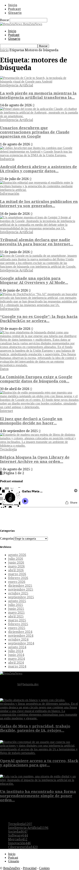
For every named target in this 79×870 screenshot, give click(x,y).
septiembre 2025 (21, 597)
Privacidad (29, 868)
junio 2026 (16, 562)
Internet (6, 411)
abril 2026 (16, 570)
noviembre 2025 (20, 589)
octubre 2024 (18, 639)
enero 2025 (16, 628)
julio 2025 (15, 605)
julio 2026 (15, 559)
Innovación (19, 843)
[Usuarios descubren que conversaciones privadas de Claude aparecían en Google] (39, 116)
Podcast (14, 9)
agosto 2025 (17, 601)
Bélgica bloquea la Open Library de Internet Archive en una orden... (34, 459)
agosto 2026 (17, 555)
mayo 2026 (16, 566)
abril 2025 (16, 616)
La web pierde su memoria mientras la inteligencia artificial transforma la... (38, 95)
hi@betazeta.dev (28, 684)
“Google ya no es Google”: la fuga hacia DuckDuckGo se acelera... (39, 318)
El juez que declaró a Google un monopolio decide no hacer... (31, 421)
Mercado (17, 839)
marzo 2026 (17, 574)
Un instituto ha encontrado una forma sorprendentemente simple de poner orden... (38, 795)
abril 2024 (16, 662)
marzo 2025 (17, 620)
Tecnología (8, 449)
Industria (7, 159)
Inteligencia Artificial (16, 85)
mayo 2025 (16, 612)
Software (18, 835)
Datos (4, 369)
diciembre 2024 (20, 632)
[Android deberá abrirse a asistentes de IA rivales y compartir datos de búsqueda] (39, 155)
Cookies (44, 868)
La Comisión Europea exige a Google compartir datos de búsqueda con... (36, 379)
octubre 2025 (18, 593)
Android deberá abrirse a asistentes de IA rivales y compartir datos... (38, 169)
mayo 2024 (16, 659)
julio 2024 (15, 651)
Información (9, 194)
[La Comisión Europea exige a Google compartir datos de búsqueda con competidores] (39, 365)
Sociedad (18, 832)
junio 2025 (16, 609)
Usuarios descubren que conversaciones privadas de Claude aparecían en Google (34, 132)
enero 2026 (16, 582)
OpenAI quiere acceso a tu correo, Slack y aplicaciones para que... (39, 763)
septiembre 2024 (21, 643)
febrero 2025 (18, 624)
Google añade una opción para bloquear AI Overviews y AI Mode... (34, 280)
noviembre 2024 (20, 636)
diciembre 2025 (20, 586)
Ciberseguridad (23, 847)
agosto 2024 (17, 647)
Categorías (7, 538)
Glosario (15, 13)
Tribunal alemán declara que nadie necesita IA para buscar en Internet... (36, 242)
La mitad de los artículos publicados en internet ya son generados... (39, 203)
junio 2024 (16, 655)
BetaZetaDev (11, 868)
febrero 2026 (18, 578)
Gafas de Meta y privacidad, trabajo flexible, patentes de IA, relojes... (35, 728)
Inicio (12, 5)
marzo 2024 (17, 666)
